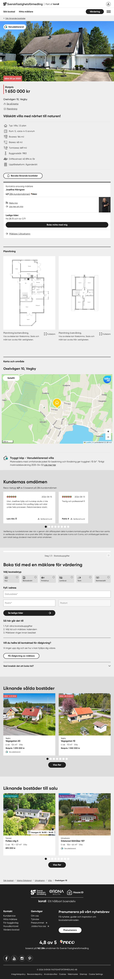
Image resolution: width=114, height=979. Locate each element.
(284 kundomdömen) (19, 194)
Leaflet (88, 442)
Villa (50, 880)
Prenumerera (70, 930)
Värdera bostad (11, 929)
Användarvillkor (51, 974)
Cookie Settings (96, 974)
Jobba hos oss (38, 926)
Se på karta (12, 103)
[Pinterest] (30, 958)
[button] (109, 11)
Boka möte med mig (57, 224)
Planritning (12, 108)
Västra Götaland (24, 880)
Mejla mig (13, 203)
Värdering (95, 11)
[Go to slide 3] (52, 527)
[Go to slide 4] (55, 527)
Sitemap (84, 974)
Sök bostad (9, 11)
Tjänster (35, 919)
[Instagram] (22, 958)
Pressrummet (37, 922)
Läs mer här (50, 465)
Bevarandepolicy (35, 974)
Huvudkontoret (10, 926)
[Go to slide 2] (49, 527)
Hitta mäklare (10, 919)
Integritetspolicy (18, 974)
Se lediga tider (15, 613)
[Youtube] (14, 958)
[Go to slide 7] (65, 527)
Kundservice (9, 915)
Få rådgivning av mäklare (21, 656)
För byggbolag (10, 922)
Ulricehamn (40, 880)
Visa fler (57, 765)
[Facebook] (6, 958)
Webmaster (73, 974)
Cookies (63, 974)
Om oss (35, 915)
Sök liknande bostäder (15, 18)
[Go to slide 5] (59, 527)
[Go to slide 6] (62, 527)
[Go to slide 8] (68, 527)
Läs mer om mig (16, 206)
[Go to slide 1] (46, 527)
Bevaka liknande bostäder (24, 175)
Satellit (11, 378)
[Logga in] (108, 4)
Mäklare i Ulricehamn (19, 233)
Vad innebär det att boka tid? (18, 666)
